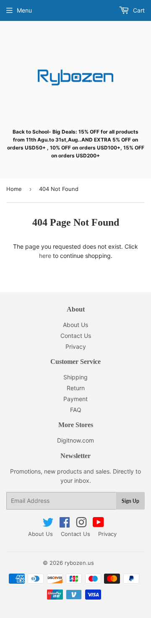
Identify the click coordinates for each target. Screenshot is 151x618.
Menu (24, 10)
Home (14, 188)
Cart (138, 10)
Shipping (75, 377)
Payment (75, 398)
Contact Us (75, 335)
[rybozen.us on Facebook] (64, 524)
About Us (75, 324)
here (45, 255)
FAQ (75, 409)
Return (76, 387)
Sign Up (130, 501)
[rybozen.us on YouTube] (98, 524)
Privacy (75, 346)
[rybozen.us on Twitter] (48, 524)
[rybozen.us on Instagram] (81, 524)
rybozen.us (79, 562)
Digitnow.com (75, 440)
